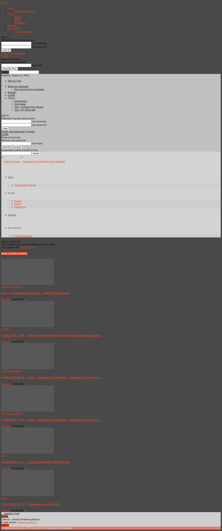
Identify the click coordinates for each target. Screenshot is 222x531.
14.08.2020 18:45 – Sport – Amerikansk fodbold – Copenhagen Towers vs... (51, 377)
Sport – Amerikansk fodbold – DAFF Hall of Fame (35, 293)
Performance (20, 101)
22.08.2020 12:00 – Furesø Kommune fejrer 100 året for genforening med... (51, 335)
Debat (17, 20)
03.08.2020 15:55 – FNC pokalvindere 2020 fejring (35, 462)
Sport (10, 8)
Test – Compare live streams (28, 107)
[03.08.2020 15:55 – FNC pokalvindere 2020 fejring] (27, 452)
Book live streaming (18, 86)
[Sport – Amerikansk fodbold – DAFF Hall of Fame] (27, 284)
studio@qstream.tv (27, 522)
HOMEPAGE (27, 247)
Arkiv (4, 455)
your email (36, 65)
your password (38, 46)
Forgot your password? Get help (17, 131)
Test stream (20, 104)
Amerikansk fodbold (24, 11)
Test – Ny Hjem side (24, 109)
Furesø (17, 17)
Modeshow (20, 22)
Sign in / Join (14, 80)
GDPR (4, 56)
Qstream (5, 299)
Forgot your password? (13, 53)
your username (38, 43)
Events (4, 329)
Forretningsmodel (23, 31)
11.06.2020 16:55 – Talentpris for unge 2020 (30, 504)
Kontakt (12, 25)
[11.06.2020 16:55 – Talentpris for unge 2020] (27, 495)
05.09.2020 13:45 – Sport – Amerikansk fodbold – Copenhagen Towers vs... (51, 420)
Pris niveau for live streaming (29, 89)
